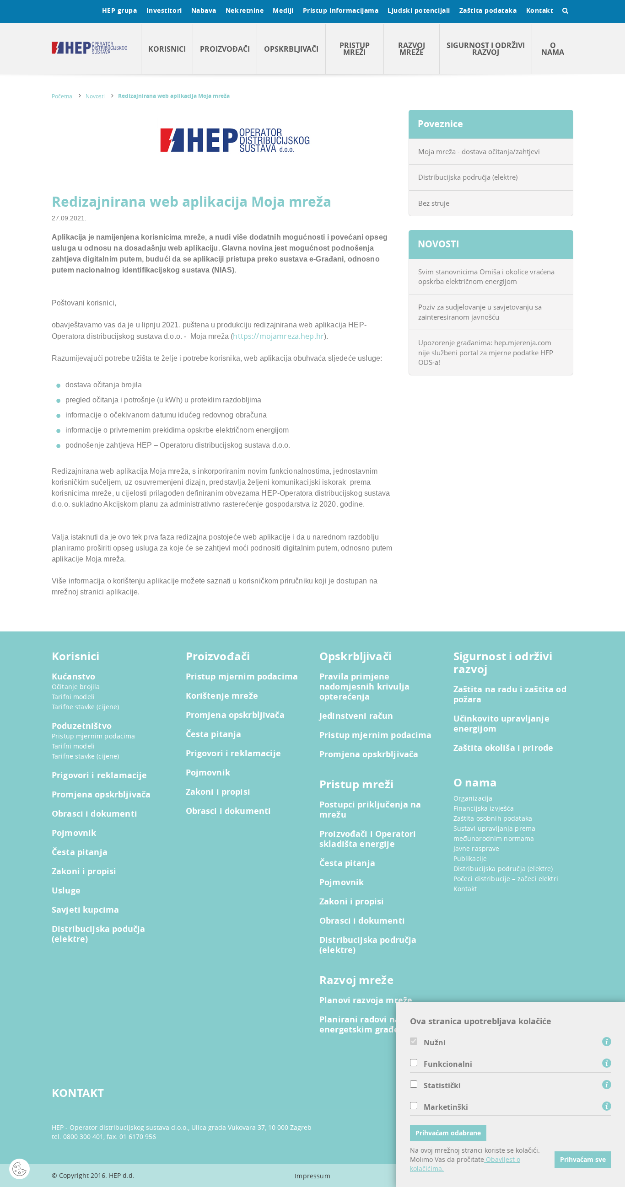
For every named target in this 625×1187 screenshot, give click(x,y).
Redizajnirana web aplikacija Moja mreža (174, 96)
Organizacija (473, 798)
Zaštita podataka (488, 10)
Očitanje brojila (76, 686)
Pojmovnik (74, 833)
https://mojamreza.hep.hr (278, 336)
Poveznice (440, 124)
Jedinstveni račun (356, 716)
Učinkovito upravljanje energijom (501, 724)
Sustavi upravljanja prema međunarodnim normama (494, 833)
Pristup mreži (354, 48)
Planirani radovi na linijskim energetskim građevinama (379, 1025)
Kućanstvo (73, 677)
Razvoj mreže (411, 48)
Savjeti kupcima (85, 910)
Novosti (95, 96)
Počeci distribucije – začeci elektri (505, 878)
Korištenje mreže (222, 696)
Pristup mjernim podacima (93, 736)
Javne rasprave (476, 848)
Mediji (283, 10)
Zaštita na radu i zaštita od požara (509, 694)
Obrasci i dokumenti (94, 814)
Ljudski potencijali (419, 10)
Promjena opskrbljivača (101, 795)
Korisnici (167, 49)
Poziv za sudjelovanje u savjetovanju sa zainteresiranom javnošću (480, 311)
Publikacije (470, 858)
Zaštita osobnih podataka (493, 818)
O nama (552, 48)
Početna (62, 96)
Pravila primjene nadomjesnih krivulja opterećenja (364, 687)
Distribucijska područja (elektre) (467, 177)
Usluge (66, 891)
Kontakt (540, 10)
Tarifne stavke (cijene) (85, 706)
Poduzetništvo (82, 726)
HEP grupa (119, 10)
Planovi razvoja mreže (365, 1000)
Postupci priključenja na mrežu (370, 810)
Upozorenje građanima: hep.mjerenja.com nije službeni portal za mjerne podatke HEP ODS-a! (485, 352)
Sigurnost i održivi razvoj (486, 48)
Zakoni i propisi (84, 871)
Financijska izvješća (483, 808)
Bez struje (433, 203)
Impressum (312, 1175)
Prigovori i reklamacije (99, 775)
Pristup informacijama (341, 10)
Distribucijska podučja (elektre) (98, 934)
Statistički (442, 1085)
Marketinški (446, 1107)
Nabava (203, 10)
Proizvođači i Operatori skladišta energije (367, 839)
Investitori (164, 10)
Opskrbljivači (291, 49)
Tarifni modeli (73, 696)
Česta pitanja (80, 852)
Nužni (435, 1042)
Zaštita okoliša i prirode (503, 748)
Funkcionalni (448, 1064)
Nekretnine (245, 10)
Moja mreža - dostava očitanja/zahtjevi (479, 151)
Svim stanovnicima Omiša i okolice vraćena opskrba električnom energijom (486, 276)
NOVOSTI (438, 244)
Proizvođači (225, 49)
